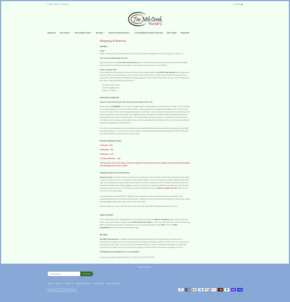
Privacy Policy (98, 283)
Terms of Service (113, 283)
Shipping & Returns (83, 283)
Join (56, 4)
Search (50, 283)
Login (50, 4)
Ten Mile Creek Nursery (68, 289)
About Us (58, 283)
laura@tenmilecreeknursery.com (116, 202)
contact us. (126, 257)
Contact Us (69, 283)
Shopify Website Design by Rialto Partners (62, 291)
